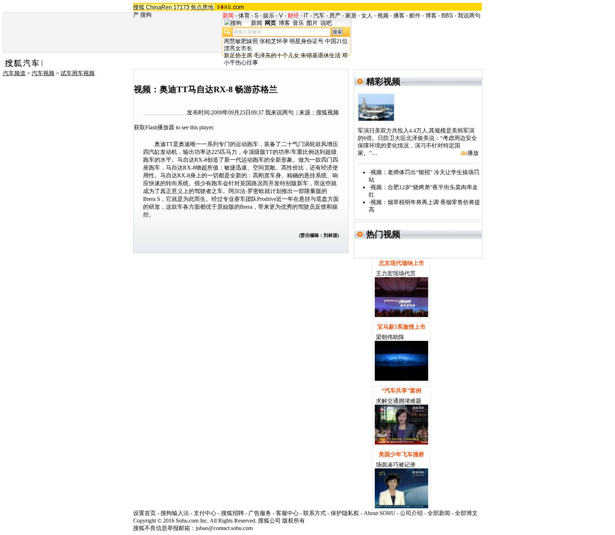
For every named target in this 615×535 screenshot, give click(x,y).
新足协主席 (238, 55)
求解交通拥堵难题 (398, 401)
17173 (181, 7)
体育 (244, 15)
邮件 (415, 15)
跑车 (252, 144)
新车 (302, 183)
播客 (399, 15)
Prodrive (266, 199)
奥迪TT (163, 144)
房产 (335, 15)
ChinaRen (159, 7)
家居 (351, 15)
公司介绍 (411, 513)
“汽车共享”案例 (401, 391)
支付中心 (205, 513)
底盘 (321, 199)
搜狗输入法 (175, 513)
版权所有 (293, 521)
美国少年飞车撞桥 (401, 454)
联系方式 (314, 513)
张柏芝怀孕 (273, 41)
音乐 (298, 23)
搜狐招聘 (232, 513)
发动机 (168, 152)
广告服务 (259, 513)
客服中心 (287, 513)
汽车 (319, 15)
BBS (447, 15)
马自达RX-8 (192, 160)
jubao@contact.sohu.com (224, 528)
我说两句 (469, 15)
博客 (431, 15)
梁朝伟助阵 (390, 337)
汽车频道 (14, 73)
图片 (312, 23)
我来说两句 (279, 112)
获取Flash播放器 (154, 127)
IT (306, 15)
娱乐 (268, 15)
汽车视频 (43, 73)
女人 (367, 15)
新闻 (256, 23)
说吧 (326, 23)
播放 (473, 153)
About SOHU (379, 513)
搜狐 (138, 7)
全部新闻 (438, 513)
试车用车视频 (78, 73)
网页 (270, 23)
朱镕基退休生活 (321, 55)
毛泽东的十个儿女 (276, 55)
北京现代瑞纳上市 (401, 263)
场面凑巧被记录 (396, 465)
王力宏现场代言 (396, 273)
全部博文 (466, 513)
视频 (383, 15)
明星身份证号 (306, 41)
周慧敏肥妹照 (241, 41)
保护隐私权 (345, 513)
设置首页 (144, 513)
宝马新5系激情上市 (401, 327)
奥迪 (184, 144)
